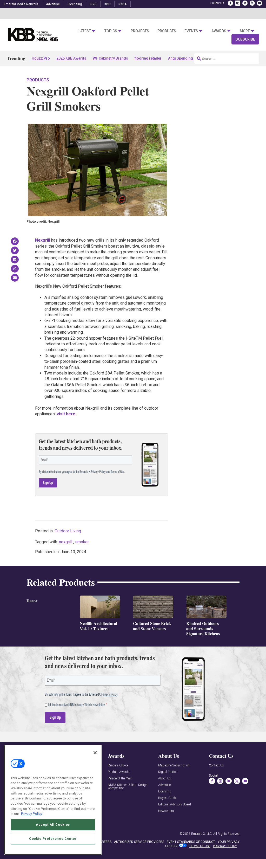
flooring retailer (148, 58)
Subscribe (245, 39)
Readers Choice (118, 765)
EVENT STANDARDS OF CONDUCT (191, 842)
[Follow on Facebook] (230, 3)
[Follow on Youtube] (259, 3)
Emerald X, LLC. (201, 834)
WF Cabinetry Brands (110, 58)
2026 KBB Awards (71, 58)
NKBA (122, 4)
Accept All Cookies (53, 824)
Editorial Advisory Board (174, 804)
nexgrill (65, 541)
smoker (82, 541)
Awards (218, 31)
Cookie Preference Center (53, 839)
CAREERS (104, 842)
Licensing (75, 4)
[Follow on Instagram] (237, 3)
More (245, 31)
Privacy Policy (31, 814)
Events (191, 31)
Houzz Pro (41, 58)
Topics (110, 31)
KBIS (93, 4)
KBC (107, 4)
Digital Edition (167, 772)
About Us (164, 778)
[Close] (95, 752)
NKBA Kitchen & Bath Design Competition (128, 786)
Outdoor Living (68, 530)
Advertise (53, 4)
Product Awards (119, 772)
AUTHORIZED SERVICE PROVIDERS (139, 842)
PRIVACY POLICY (225, 846)
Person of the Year (120, 778)
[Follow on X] (252, 3)
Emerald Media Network (21, 4)
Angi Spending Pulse (185, 58)
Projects (140, 31)
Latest (84, 31)
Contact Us (216, 765)
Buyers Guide (167, 798)
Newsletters (166, 811)
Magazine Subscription (174, 765)
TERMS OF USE (199, 846)
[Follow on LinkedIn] (245, 3)
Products (166, 31)
